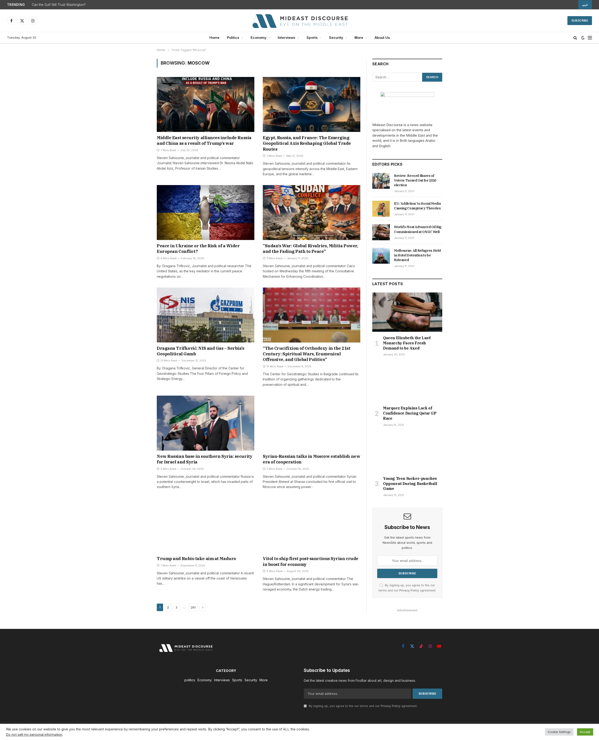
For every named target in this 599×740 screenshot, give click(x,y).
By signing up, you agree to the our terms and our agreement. (362, 706)
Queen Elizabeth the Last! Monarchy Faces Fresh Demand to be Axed (407, 342)
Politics (233, 38)
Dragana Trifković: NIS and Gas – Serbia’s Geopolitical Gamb (200, 351)
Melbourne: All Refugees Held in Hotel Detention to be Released (417, 255)
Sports (312, 38)
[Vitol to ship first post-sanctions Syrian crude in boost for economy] (311, 525)
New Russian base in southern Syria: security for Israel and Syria (204, 459)
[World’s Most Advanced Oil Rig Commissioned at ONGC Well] (381, 232)
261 (193, 607)
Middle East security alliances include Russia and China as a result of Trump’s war (204, 140)
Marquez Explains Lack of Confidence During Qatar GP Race (409, 413)
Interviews (286, 38)
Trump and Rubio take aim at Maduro (196, 558)
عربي (585, 4)
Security (336, 38)
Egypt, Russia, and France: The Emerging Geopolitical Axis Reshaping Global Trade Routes (307, 143)
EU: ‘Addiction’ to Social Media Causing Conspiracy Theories (417, 205)
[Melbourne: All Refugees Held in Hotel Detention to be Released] (381, 256)
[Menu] (590, 38)
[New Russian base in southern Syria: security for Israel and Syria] (205, 423)
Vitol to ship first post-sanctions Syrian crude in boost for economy (310, 561)
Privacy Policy (409, 590)
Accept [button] (585, 732)
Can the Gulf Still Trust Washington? (59, 5)
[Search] (575, 38)
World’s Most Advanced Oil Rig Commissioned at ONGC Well (417, 229)
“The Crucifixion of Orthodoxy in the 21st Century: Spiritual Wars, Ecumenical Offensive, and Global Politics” (307, 354)
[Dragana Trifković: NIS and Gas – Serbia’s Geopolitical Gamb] (205, 315)
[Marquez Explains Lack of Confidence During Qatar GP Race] (407, 382)
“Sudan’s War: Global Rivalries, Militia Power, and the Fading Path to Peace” (310, 248)
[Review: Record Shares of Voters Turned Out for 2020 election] (381, 181)
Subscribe (579, 20)
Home (214, 38)
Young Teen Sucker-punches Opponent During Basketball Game (410, 483)
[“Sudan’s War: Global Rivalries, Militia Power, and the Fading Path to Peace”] (311, 212)
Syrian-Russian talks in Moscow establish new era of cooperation (311, 459)
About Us (382, 38)
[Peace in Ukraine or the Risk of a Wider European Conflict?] (205, 212)
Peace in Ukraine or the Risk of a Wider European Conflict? (198, 248)
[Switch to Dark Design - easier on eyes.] (583, 38)
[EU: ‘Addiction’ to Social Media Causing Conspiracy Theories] (381, 209)
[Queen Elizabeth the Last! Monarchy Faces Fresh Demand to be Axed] (407, 312)
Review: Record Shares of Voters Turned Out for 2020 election (415, 180)
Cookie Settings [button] (559, 732)
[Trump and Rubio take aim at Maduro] (205, 525)
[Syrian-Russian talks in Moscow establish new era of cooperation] (311, 423)
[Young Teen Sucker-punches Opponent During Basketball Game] (407, 452)
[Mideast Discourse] (299, 20)
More (358, 38)
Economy (258, 38)
